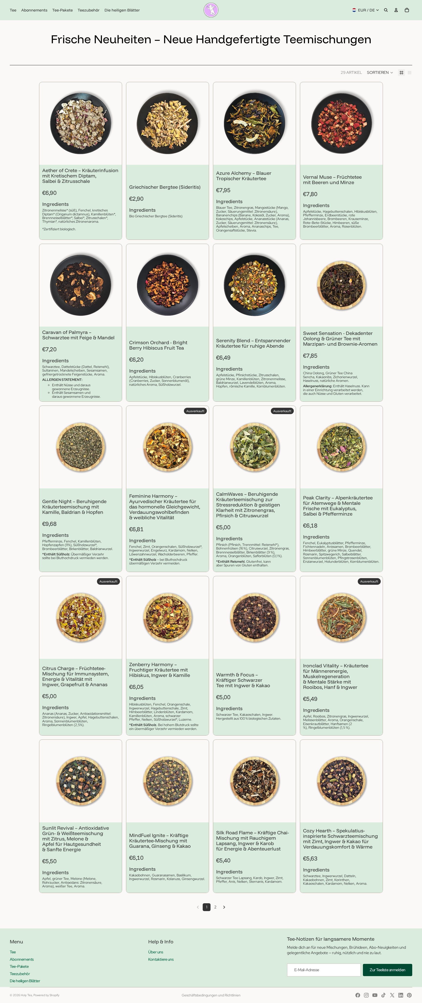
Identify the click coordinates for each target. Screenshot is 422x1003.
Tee (13, 952)
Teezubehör (20, 973)
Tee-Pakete (19, 966)
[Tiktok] (383, 995)
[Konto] (396, 10)
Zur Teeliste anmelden (387, 969)
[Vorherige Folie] (46, 123)
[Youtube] (375, 995)
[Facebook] (358, 995)
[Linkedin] (401, 995)
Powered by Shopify (46, 995)
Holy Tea (26, 995)
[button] (380, 72)
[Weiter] (224, 907)
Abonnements (22, 959)
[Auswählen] (114, 157)
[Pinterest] (409, 995)
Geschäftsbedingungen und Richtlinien (211, 995)
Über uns (155, 952)
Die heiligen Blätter (25, 980)
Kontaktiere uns (160, 959)
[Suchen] (385, 10)
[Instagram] (366, 995)
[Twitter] (392, 995)
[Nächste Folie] (114, 123)
